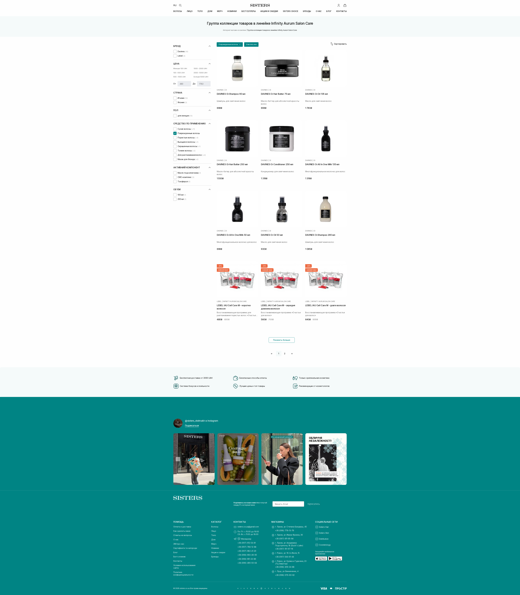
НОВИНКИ (232, 11)
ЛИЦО (190, 11)
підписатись (314, 504)
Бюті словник (179, 556)
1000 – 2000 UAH (200, 68)
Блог (175, 552)
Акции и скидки (218, 552)
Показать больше (281, 340)
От (174, 84)
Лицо (213, 531)
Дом (213, 539)
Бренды (215, 556)
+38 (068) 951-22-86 (247, 559)
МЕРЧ (219, 11)
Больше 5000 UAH (201, 77)
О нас (175, 539)
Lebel (219, 301)
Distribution (324, 539)
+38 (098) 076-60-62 (285, 575)
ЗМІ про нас (178, 544)
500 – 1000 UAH (179, 77)
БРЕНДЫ (307, 11)
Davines (220, 90)
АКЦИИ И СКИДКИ (269, 11)
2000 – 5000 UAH (200, 73)
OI (226, 90)
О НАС (318, 11)
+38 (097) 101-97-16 (284, 549)
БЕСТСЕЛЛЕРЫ (248, 11)
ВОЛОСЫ (177, 11)
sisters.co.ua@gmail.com (248, 527)
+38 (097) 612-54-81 (247, 543)
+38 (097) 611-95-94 (284, 538)
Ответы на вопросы (182, 535)
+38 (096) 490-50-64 (247, 563)
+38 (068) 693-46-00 (247, 555)
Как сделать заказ (181, 531)
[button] (230, 44)
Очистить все (251, 44)
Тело (213, 535)
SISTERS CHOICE (290, 11)
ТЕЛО (200, 11)
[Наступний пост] (342, 459)
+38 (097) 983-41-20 (247, 551)
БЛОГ (328, 11)
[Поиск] (180, 5)
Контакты (177, 561)
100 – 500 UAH (179, 73)
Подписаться (192, 425)
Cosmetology (325, 545)
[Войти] (338, 5)
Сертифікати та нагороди (185, 548)
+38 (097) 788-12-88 (247, 547)
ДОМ (209, 11)
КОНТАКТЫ (341, 11)
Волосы (214, 527)
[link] (345, 5)
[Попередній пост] (178, 459)
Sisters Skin (324, 533)
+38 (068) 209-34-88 (284, 567)
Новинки (215, 548)
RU (175, 5)
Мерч (213, 544)
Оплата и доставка (182, 527)
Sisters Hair (324, 527)
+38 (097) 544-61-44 (284, 557)
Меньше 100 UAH (180, 68)
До (194, 84)
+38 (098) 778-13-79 (284, 530)
